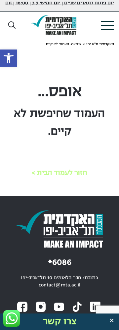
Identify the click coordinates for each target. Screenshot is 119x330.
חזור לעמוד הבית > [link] (59, 173)
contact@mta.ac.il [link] (59, 285)
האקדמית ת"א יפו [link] (100, 44)
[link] (8, 58)
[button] (12, 25)
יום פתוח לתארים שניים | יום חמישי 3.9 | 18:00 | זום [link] (59, 3)
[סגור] (112, 320)
